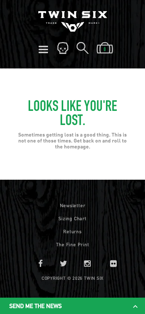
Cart (105, 48)
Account (63, 48)
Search (82, 48)
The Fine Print (72, 244)
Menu (43, 48)
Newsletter (73, 205)
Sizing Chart (72, 218)
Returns (72, 231)
